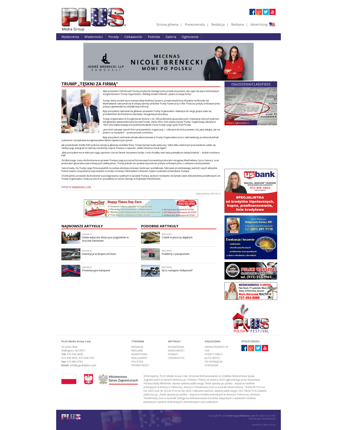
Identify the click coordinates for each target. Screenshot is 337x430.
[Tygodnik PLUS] (91, 30)
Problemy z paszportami (175, 254)
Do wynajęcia (213, 361)
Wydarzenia (70, 37)
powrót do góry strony (264, 424)
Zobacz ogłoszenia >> (238, 122)
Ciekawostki (133, 37)
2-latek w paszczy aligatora (177, 237)
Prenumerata (195, 24)
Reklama (237, 24)
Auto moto (212, 358)
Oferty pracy (213, 354)
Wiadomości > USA (81, 186)
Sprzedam (211, 365)
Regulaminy (139, 358)
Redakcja (218, 24)
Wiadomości (93, 37)
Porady (113, 37)
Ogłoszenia (190, 37)
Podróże (154, 37)
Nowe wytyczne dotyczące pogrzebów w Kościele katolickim (105, 239)
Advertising (259, 24)
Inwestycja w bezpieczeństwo (99, 254)
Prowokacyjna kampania (96, 270)
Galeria (171, 37)
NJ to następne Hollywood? (177, 270)
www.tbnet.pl (269, 418)
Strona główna (167, 24)
